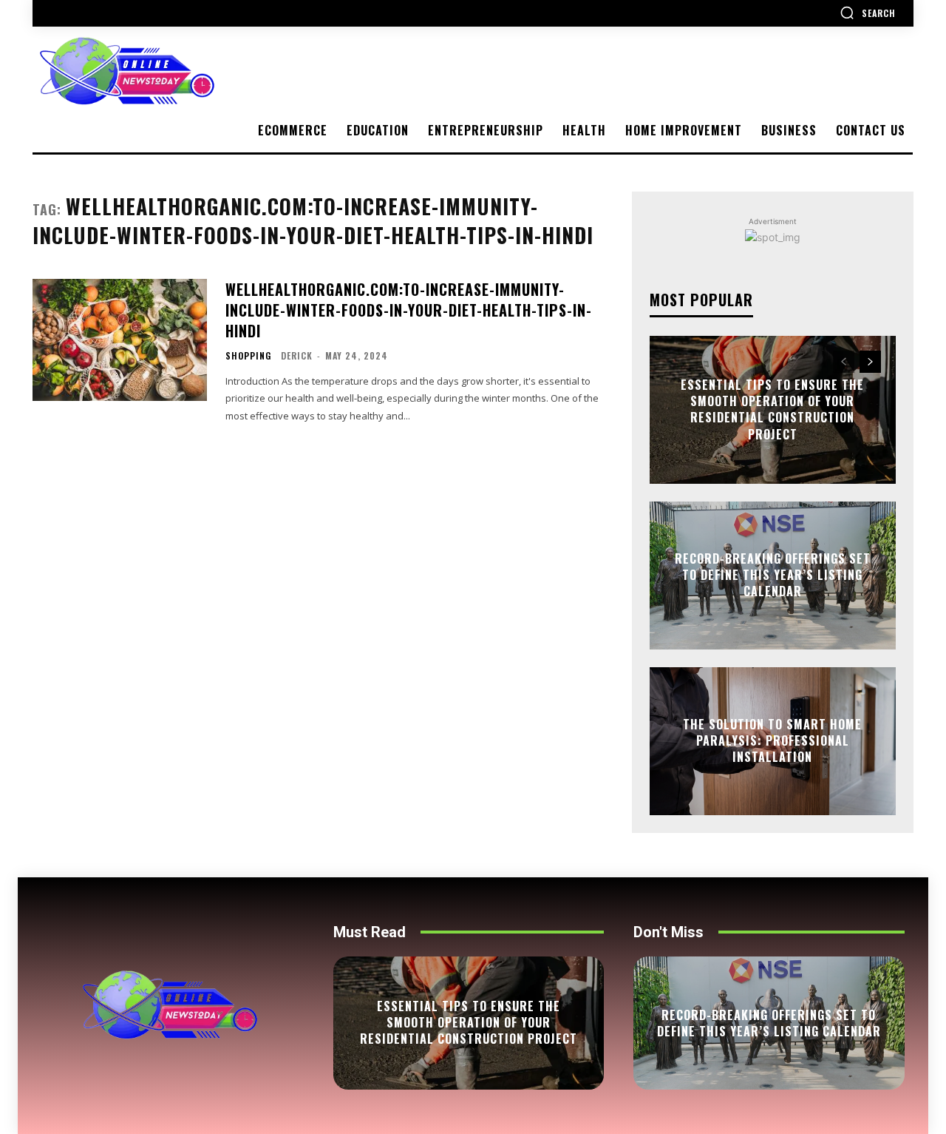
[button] (868, 12)
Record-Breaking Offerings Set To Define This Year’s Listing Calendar (773, 575)
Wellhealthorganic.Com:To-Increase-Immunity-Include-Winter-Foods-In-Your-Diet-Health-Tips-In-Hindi (408, 310)
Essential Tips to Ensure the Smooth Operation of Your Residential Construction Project (772, 409)
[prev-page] (843, 362)
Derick (297, 355)
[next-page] (870, 362)
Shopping (248, 355)
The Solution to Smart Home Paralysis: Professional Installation (772, 740)
